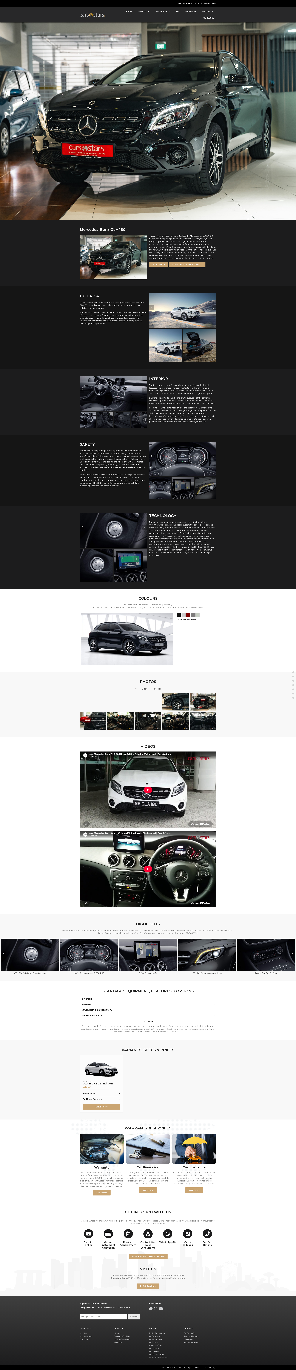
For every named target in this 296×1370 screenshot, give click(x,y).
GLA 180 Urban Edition (98, 1083)
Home (129, 11)
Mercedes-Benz (88, 1081)
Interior (86, 1004)
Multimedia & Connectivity (97, 1010)
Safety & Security (92, 1015)
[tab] (148, 999)
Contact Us (208, 18)
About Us (142, 11)
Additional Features (92, 1099)
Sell (177, 11)
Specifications (90, 1093)
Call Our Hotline (207, 1243)
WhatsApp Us (167, 1242)
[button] (151, 307)
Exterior (87, 999)
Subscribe (134, 1316)
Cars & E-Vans (161, 11)
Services (206, 11)
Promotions (190, 11)
